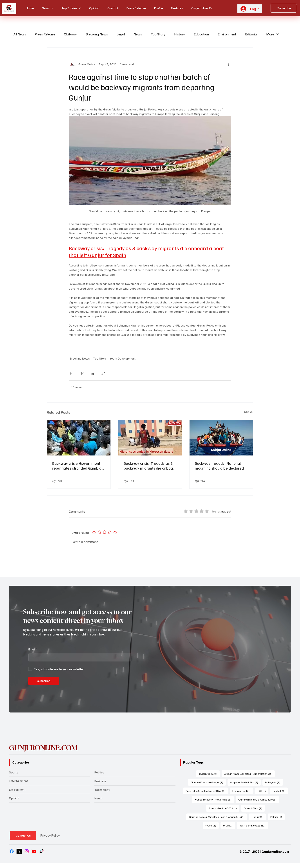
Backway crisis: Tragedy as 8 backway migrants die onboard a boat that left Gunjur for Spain (150, 465)
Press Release (45, 34)
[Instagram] (26, 851)
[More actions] (228, 64)
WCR (229, 825)
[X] (19, 851)
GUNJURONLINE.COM (43, 748)
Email (32, 649)
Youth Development (123, 358)
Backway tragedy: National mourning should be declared (219, 465)
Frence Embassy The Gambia (214, 799)
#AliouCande (209, 773)
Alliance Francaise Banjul (208, 782)
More (270, 34)
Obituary (70, 34)
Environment (227, 34)
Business (100, 781)
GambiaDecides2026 (224, 808)
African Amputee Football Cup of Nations (249, 773)
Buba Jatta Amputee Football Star (207, 791)
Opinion (14, 798)
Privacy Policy (50, 835)
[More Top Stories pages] (80, 8)
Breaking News (97, 34)
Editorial (251, 34)
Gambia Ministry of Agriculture (258, 799)
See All (248, 411)
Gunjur (258, 817)
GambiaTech (254, 808)
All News (19, 34)
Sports (13, 772)
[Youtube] (34, 851)
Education (201, 34)
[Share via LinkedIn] (92, 373)
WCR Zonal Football (254, 825)
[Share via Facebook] (71, 373)
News (138, 34)
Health (98, 798)
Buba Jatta (274, 782)
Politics (99, 772)
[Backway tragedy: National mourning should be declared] (221, 437)
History (179, 34)
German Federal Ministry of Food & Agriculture (218, 817)
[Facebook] (11, 851)
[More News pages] (52, 8)
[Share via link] (103, 373)
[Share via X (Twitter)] (82, 373)
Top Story (158, 34)
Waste (212, 825)
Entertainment (18, 781)
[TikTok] (41, 851)
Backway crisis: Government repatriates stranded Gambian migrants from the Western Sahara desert (77, 465)
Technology (102, 789)
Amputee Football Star (245, 782)
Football (280, 791)
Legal (121, 34)
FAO (263, 791)
